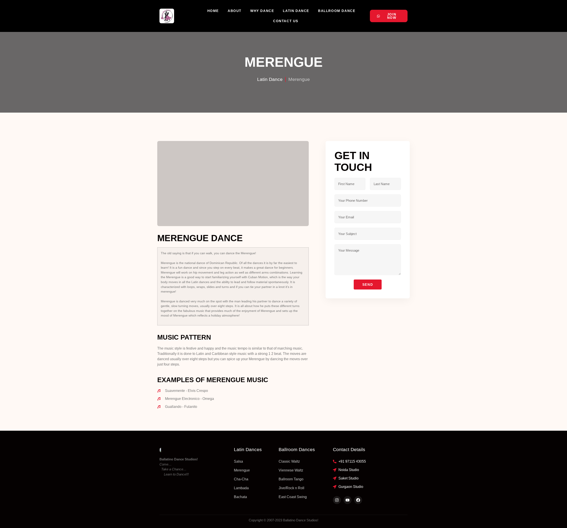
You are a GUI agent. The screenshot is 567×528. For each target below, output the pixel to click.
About (234, 11)
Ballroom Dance (336, 11)
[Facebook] (358, 500)
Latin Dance (296, 11)
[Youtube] (347, 500)
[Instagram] (337, 500)
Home (213, 11)
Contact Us (285, 21)
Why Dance (262, 11)
